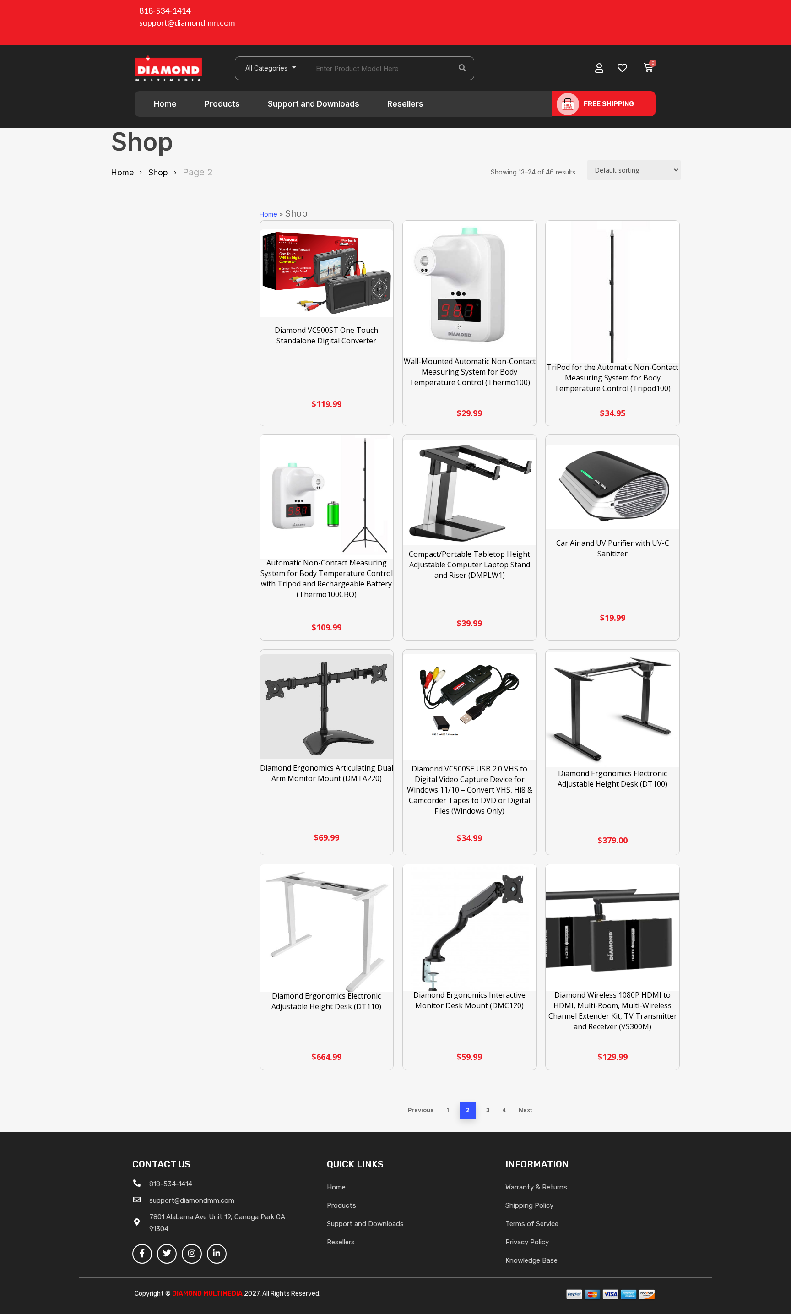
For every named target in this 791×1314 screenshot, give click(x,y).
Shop (158, 172)
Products (222, 104)
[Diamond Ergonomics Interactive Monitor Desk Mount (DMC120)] (469, 931)
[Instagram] (191, 1254)
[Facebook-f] (142, 1254)
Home (165, 104)
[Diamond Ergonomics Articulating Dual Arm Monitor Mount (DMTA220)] (327, 706)
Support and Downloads (313, 104)
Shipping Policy (529, 1205)
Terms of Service (531, 1224)
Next (525, 1110)
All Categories (266, 68)
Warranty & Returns (536, 1187)
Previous (420, 1110)
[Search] (462, 68)
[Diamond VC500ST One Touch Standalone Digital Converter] (327, 273)
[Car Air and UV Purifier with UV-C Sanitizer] (612, 487)
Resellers (405, 104)
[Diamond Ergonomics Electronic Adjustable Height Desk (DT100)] (612, 709)
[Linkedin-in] (217, 1254)
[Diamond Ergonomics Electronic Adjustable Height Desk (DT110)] (327, 932)
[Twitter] (167, 1254)
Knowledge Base (531, 1260)
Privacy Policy (527, 1242)
